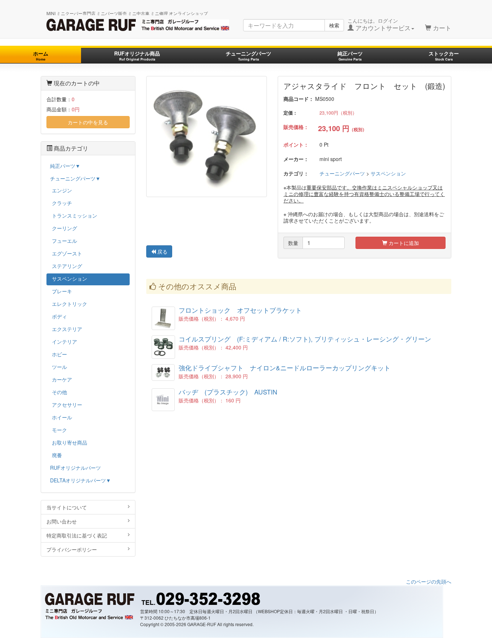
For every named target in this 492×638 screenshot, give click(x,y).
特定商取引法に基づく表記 (76, 535)
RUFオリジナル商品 (137, 56)
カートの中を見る (88, 122)
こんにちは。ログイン (379, 24)
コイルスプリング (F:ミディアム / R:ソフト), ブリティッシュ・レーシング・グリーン (305, 338)
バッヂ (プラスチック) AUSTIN (228, 391)
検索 (334, 25)
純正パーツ (350, 56)
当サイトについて (66, 507)
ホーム (40, 56)
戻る (161, 251)
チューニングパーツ (248, 56)
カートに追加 (403, 242)
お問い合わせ (61, 521)
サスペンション (388, 173)
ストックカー (444, 56)
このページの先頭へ (428, 581)
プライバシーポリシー (71, 549)
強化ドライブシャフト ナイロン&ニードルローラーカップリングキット (284, 367)
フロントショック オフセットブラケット (240, 309)
